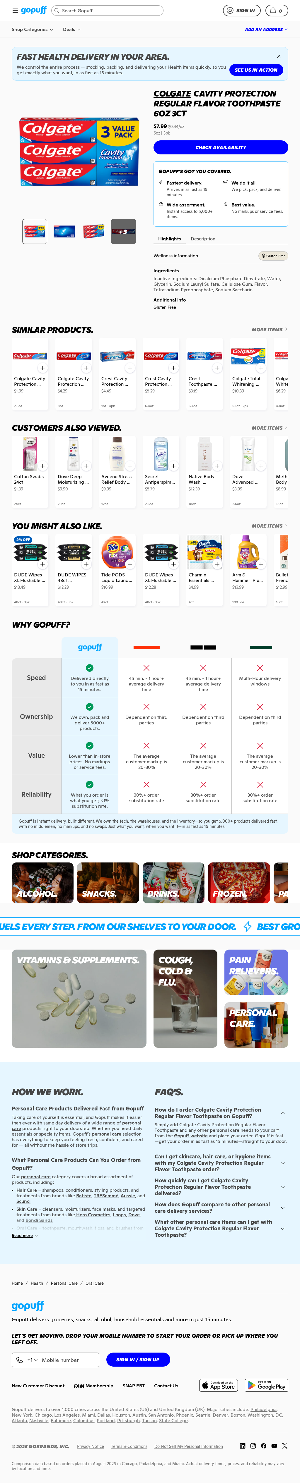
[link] (34, 10)
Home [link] (17, 1283)
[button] (276, 10)
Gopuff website (191, 1136)
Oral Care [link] (95, 1283)
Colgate (172, 93)
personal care (224, 1130)
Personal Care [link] (64, 1283)
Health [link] (37, 1283)
